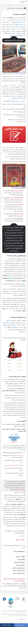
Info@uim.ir (21, 619)
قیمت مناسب (20, 214)
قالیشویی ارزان (17, 581)
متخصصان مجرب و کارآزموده (17, 191)
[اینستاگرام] (16, 621)
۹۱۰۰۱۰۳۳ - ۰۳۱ (10, 615)
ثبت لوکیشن (20, 455)
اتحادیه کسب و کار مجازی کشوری (19, 22)
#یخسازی (23, 536)
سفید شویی (23, 323)
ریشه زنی (15, 325)
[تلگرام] (11, 621)
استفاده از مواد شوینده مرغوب (17, 198)
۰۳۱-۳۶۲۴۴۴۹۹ (7, 2)
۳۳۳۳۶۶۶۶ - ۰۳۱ (19, 612)
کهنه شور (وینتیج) (7, 323)
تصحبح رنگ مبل (22, 332)
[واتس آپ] (7, 621)
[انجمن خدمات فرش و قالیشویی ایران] (4, 599)
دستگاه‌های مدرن (19, 205)
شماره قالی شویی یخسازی (19, 579)
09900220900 (22, 35)
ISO (9, 276)
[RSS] (3, 621)
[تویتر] (24, 621)
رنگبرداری (8, 320)
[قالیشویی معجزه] (23, 2)
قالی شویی (23, 289)
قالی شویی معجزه (22, 395)
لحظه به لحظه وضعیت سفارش (12, 465)
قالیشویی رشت (11, 27)
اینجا (7, 545)
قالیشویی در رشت (14, 76)
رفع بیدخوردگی (15, 327)
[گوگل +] (20, 621)
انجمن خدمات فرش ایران (21, 24)
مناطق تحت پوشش (20, 540)
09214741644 (8, 33)
